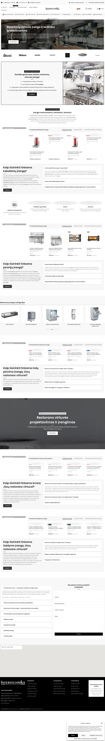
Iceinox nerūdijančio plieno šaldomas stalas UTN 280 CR (74, 528)
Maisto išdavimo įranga (59, 693)
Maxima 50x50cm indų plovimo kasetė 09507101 (54, 353)
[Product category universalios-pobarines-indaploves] (31, 317)
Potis (31, 157)
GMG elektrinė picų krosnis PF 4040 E (94, 249)
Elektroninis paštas (59, 603)
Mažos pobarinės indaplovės (74, 356)
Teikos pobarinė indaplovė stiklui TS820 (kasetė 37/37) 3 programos (75, 354)
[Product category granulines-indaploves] (9, 316)
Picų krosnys (71, 251)
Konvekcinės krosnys (53, 470)
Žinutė (56, 616)
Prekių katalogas (31, 686)
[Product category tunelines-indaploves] (74, 316)
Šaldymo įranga (57, 686)
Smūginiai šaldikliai (52, 530)
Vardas (56, 597)
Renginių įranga (75, 691)
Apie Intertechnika (31, 688)
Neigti (83, 735)
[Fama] (67, 55)
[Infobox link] (22, 2)
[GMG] (82, 55)
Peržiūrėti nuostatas (96, 735)
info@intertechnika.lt (16, 698)
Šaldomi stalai (71, 530)
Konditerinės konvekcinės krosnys (35, 470)
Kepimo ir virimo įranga (59, 691)
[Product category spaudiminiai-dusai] (95, 316)
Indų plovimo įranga (58, 683)
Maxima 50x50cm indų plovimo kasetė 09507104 (93, 353)
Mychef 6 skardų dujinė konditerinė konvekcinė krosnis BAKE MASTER (35, 468)
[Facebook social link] (86, 3)
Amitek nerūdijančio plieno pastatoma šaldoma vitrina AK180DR (36, 528)
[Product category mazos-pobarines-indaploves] (52, 316)
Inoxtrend (70, 471)
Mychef (30, 473)
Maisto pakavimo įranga (77, 693)
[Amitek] (52, 55)
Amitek (31, 253)
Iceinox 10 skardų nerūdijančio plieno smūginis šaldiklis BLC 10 (55, 528)
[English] (79, 8)
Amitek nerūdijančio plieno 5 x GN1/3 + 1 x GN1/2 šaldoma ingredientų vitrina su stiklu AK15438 (94, 529)
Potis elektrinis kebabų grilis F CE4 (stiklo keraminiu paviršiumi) (37, 153)
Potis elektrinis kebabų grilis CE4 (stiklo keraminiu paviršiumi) (75, 153)
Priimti (73, 735)
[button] (102, 723)
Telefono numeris (59, 610)
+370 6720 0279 (14, 695)
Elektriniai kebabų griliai (35, 155)
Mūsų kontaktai (93, 738)
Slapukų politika (77, 738)
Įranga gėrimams (75, 688)
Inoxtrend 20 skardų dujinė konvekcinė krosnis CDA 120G (74, 468)
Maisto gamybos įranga (59, 688)
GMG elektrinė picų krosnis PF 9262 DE (75, 249)
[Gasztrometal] (37, 55)
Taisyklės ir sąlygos (32, 693)
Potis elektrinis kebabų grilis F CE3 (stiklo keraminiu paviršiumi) (56, 139)
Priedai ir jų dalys (52, 356)
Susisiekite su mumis (32, 691)
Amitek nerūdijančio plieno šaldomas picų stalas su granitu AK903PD (55, 250)
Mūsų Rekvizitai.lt (5, 703)
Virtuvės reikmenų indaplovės (36, 356)
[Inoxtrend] (97, 55)
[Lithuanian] (78, 8)
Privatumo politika (86, 738)
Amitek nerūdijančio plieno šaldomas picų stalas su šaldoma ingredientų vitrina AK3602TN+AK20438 (37, 250)
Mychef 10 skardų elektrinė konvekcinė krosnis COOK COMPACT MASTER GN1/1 (55, 468)
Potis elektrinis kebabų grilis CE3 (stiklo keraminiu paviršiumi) (94, 139)
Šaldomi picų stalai (34, 251)
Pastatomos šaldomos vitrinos (36, 530)
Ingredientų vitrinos (91, 530)
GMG (69, 253)
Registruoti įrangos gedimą (96, 2)
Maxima (50, 358)
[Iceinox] (22, 55)
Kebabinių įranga (75, 683)
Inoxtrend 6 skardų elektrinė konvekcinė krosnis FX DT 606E (94, 468)
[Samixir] (7, 55)
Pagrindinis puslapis (32, 683)
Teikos (30, 358)
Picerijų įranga (74, 686)
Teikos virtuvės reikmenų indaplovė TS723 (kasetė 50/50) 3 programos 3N (35, 354)
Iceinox (50, 532)
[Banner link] (14, 128)
